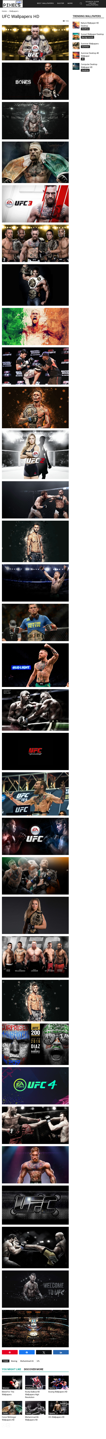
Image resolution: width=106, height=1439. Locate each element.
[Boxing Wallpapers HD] (58, 1382)
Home (4, 11)
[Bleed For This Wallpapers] (12, 1382)
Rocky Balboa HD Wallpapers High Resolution (32, 1394)
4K (83, 59)
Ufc (38, 1361)
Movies (6, 1388)
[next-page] (8, 1425)
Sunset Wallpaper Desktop (92, 34)
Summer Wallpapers (90, 44)
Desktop (85, 29)
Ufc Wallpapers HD (56, 1417)
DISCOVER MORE (33, 1369)
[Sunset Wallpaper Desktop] (76, 36)
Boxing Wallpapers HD (57, 1392)
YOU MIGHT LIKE (11, 1369)
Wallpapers (31, 1388)
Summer (85, 46)
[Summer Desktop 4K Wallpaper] (76, 55)
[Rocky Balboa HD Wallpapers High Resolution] (35, 1382)
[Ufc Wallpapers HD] (58, 1408)
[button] (91, 3)
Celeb (5, 1413)
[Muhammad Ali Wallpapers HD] (35, 1408)
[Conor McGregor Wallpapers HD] (12, 1408)
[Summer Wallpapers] (76, 45)
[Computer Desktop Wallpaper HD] (76, 66)
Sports (52, 1388)
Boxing (14, 1361)
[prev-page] (3, 1425)
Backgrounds (87, 37)
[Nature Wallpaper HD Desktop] (76, 25)
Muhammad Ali (27, 1361)
